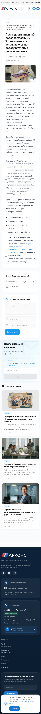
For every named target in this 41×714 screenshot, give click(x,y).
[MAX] (9, 573)
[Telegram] (3, 573)
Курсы (3, 656)
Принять (15, 708)
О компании (5, 3)
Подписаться (11, 693)
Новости (4, 664)
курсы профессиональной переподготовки (18, 247)
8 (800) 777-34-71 (15, 610)
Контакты (15, 3)
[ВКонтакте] (15, 573)
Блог (23, 3)
